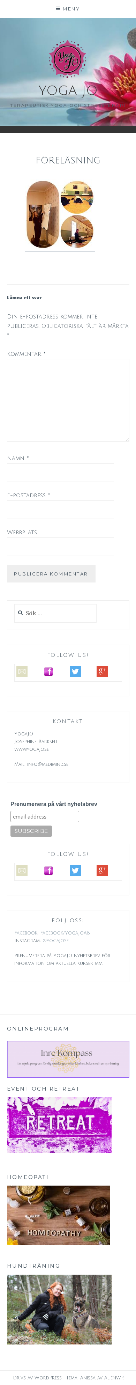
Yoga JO (68, 90)
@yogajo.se (56, 940)
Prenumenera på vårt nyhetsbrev (53, 804)
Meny (71, 9)
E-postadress (28, 495)
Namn (18, 458)
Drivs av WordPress (37, 1378)
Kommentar (26, 354)
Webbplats (22, 532)
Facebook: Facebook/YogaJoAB (52, 933)
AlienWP (113, 1378)
